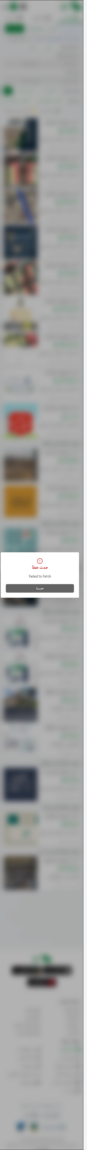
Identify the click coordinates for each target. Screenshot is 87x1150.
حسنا (40, 588)
